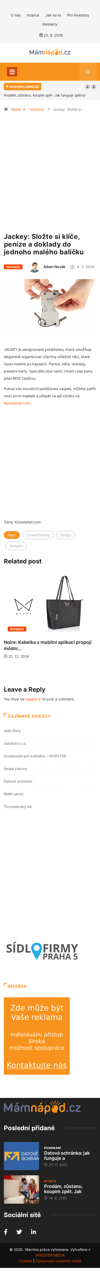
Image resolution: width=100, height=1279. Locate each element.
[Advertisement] (50, 174)
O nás (16, 15)
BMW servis (13, 794)
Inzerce (33, 15)
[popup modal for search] (87, 72)
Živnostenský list (18, 806)
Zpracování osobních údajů (58, 1261)
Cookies (25, 1261)
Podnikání (52, 1148)
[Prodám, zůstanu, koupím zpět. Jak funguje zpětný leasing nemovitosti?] (21, 1189)
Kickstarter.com (17, 403)
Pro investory (78, 15)
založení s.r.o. (15, 743)
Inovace (36, 109)
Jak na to (53, 15)
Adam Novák (54, 266)
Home (16, 109)
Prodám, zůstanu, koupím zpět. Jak (63, 1189)
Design (66, 535)
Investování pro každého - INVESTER (35, 756)
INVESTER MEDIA (50, 1255)
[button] (87, 86)
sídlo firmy (12, 730)
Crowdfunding (38, 535)
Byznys (50, 1181)
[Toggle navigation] (12, 71)
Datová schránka (18, 781)
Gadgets (16, 546)
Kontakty (50, 24)
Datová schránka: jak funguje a (67, 1155)
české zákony (15, 768)
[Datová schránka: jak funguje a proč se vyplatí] (21, 1156)
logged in (33, 699)
